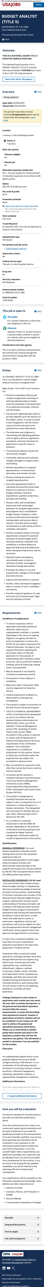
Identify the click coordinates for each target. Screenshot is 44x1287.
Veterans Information (11, 1282)
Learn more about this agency (19, 79)
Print (7, 39)
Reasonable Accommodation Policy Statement (22, 1279)
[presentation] (22, 142)
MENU (39, 5)
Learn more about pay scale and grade (21, 206)
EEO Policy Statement (11, 1275)
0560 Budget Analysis (16, 249)
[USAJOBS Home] (12, 4)
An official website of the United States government (23, 1)
